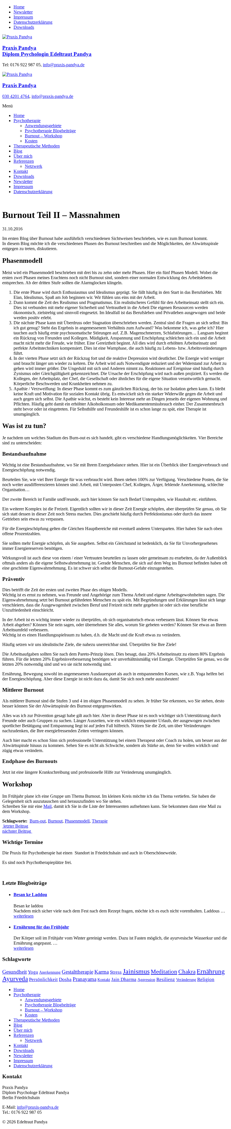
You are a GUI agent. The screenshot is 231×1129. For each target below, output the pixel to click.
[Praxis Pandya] (17, 74)
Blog (18, 151)
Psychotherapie (27, 120)
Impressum (23, 17)
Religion (205, 979)
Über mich (23, 156)
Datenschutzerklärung (33, 22)
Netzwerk (33, 166)
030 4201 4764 (15, 96)
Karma (101, 972)
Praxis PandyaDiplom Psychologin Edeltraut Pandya (47, 51)
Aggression (146, 980)
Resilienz (165, 979)
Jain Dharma (123, 979)
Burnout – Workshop (43, 135)
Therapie (100, 821)
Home (19, 7)
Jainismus (136, 971)
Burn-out (38, 821)
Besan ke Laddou (30, 894)
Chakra (187, 971)
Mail (47, 806)
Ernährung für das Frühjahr (41, 927)
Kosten (31, 140)
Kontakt (21, 171)
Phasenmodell (77, 821)
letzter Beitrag (15, 826)
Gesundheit (14, 972)
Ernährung (211, 971)
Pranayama (84, 979)
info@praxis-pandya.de (64, 64)
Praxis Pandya (19, 85)
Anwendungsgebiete (43, 125)
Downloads (24, 27)
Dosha (65, 979)
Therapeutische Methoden (37, 146)
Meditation (164, 971)
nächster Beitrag (17, 831)
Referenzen (24, 161)
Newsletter (23, 12)
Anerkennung (50, 972)
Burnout (55, 821)
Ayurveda (15, 978)
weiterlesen (24, 916)
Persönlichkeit (43, 979)
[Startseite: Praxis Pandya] (17, 36)
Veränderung (186, 980)
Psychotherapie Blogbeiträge (50, 130)
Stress (116, 972)
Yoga (33, 972)
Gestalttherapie (77, 972)
